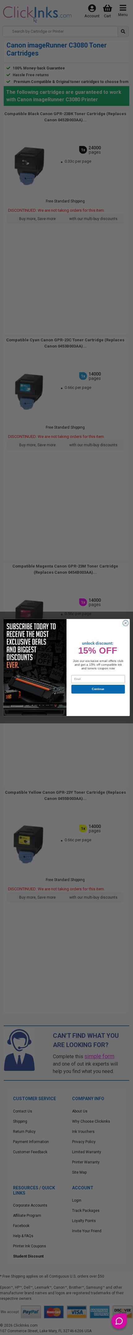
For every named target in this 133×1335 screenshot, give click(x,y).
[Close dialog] (125, 623)
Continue (98, 689)
